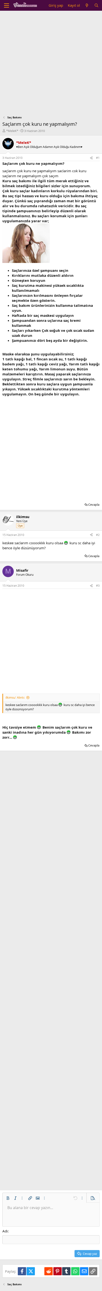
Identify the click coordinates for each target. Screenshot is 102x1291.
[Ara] (96, 5)
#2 (98, 535)
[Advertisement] (51, 64)
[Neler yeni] (87, 5)
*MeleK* (12, 131)
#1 (98, 158)
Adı (5, 1231)
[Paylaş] (91, 158)
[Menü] (6, 5)
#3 (98, 586)
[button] (7, 1198)
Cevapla (93, 504)
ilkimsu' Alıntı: (15, 697)
